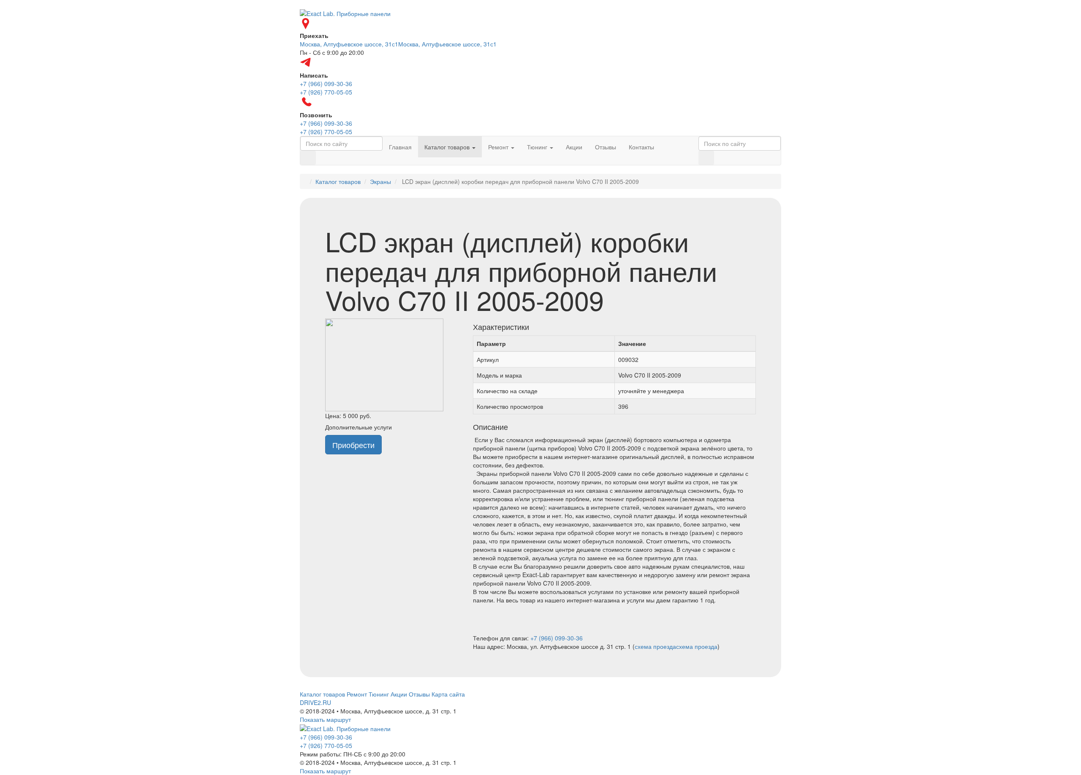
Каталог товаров (447, 147)
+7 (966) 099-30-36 (556, 638)
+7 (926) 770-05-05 (326, 745)
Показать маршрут (325, 719)
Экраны (380, 181)
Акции (574, 147)
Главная (400, 147)
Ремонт (499, 147)
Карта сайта (448, 694)
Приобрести (353, 444)
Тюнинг (538, 147)
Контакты (641, 147)
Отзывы (605, 147)
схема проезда (655, 646)
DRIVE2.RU (315, 702)
